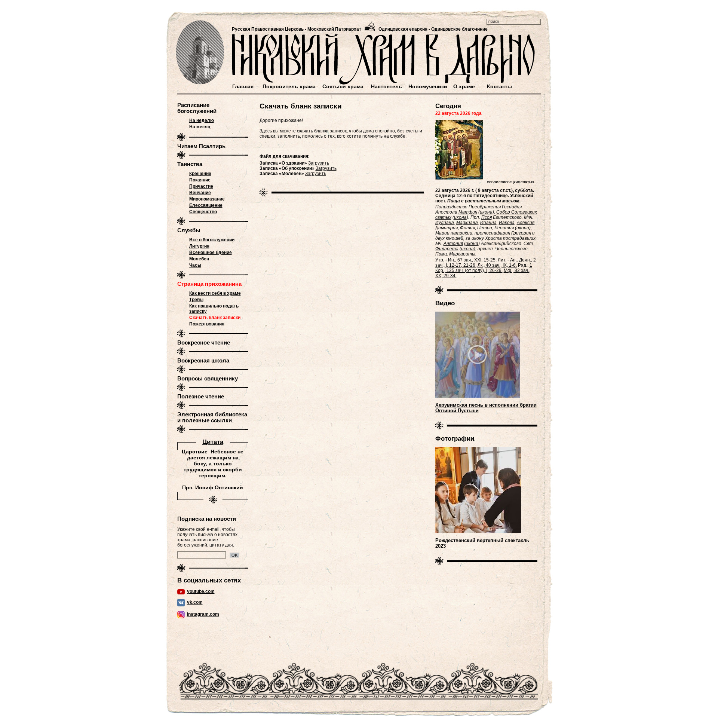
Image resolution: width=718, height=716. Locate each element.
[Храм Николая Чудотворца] (200, 52)
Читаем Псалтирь (201, 146)
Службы (188, 230)
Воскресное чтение (203, 343)
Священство (203, 211)
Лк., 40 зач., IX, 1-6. (497, 265)
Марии (442, 233)
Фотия (467, 227)
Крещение (200, 173)
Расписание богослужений (197, 108)
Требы (196, 299)
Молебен (199, 258)
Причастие (201, 186)
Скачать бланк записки (214, 317)
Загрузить (318, 163)
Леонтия (504, 227)
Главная (243, 86)
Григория (521, 233)
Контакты (499, 86)
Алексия (525, 222)
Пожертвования (206, 324)
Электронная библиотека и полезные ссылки (212, 417)
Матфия (467, 212)
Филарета (446, 248)
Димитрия (446, 227)
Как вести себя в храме (215, 293)
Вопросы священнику (207, 379)
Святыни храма (342, 86)
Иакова (507, 222)
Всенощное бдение (210, 252)
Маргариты (462, 254)
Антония (453, 243)
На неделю (201, 120)
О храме (464, 86)
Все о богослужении (211, 239)
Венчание (200, 192)
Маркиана (467, 222)
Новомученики (427, 86)
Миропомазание (207, 199)
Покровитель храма (289, 86)
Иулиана (444, 222)
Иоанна (488, 222)
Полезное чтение (200, 397)
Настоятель (386, 86)
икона (486, 212)
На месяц (199, 126)
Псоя (486, 217)
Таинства (189, 164)
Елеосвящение (206, 205)
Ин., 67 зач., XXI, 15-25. (472, 260)
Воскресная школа (203, 361)
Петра (484, 227)
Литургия (199, 246)
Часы (195, 265)
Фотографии (454, 438)
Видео (445, 303)
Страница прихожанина (209, 284)
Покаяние (200, 180)
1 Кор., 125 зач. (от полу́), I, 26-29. (483, 268)
